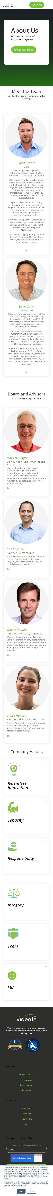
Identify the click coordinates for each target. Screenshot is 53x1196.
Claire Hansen (16, 716)
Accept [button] (21, 1191)
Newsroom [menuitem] (26, 1119)
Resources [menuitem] (26, 1113)
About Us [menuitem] (26, 1108)
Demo (38, 4)
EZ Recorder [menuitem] (26, 1080)
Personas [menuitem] (26, 1090)
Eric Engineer (16, 549)
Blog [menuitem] (26, 1124)
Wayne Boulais (17, 630)
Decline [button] (31, 1191)
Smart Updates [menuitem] (26, 1085)
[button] (49, 5)
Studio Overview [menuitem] (26, 1074)
